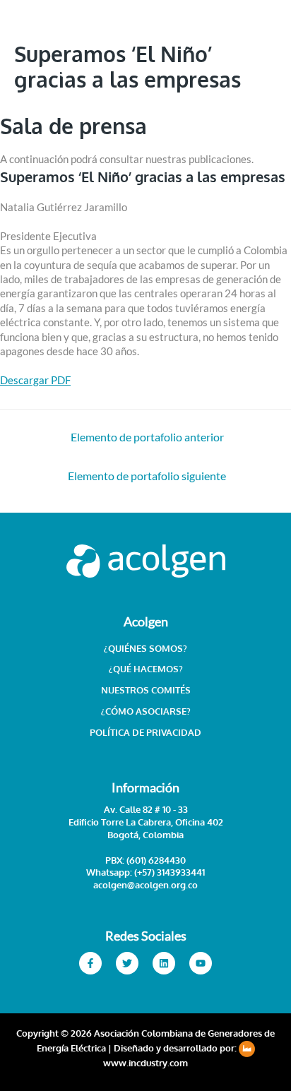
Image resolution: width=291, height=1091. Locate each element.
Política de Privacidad (145, 732)
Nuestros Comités (146, 690)
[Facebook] (90, 963)
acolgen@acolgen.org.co (145, 884)
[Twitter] (127, 963)
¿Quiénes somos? (145, 648)
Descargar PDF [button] (35, 380)
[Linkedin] (164, 963)
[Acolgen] (49, 69)
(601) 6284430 (156, 860)
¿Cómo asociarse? (146, 711)
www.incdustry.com (145, 1062)
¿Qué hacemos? (146, 668)
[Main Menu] (262, 69)
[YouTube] (200, 963)
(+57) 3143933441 (168, 872)
